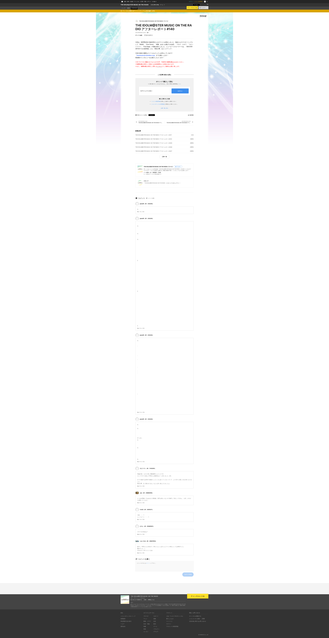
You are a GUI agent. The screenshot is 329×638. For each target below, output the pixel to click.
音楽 (145, 629)
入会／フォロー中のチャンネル (174, 616)
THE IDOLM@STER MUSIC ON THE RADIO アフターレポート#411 (153, 135)
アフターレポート (148, 35)
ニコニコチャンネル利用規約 (158, 104)
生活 (154, 621)
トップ (123, 8)
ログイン (191, 1)
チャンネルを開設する (195, 616)
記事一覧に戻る (164, 108)
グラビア (155, 631)
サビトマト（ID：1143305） (148, 468)
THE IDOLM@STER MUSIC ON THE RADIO (134, 4)
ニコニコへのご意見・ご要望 (197, 618)
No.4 (138, 461)
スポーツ (155, 616)
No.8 (138, 534)
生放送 (131, 1)
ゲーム (161, 4)
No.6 (138, 502)
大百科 (141, 1)
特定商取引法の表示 (126, 621)
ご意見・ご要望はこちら (149, 599)
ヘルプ (122, 624)
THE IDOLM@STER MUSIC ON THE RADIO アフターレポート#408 (153, 147)
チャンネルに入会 (192, 7)
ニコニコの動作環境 (156, 101)
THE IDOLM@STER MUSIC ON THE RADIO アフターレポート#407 (153, 151)
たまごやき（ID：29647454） (148, 541)
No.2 (138, 328)
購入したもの (169, 618)
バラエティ (156, 629)
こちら (179, 84)
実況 (145, 1)
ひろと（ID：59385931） (147, 526)
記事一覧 (164, 156)
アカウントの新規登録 (172, 626)
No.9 (138, 552)
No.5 (138, 486)
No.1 (138, 211)
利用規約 (123, 618)
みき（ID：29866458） (146, 493)
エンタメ (146, 631)
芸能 (154, 618)
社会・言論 (147, 624)
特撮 (145, 626)
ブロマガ (134, 8)
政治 (154, 624)
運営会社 (123, 626)
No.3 (138, 412)
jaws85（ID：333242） (147, 203)
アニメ (145, 618)
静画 (128, 1)
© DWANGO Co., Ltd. (203, 634)
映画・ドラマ (147, 621)
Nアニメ (149, 1)
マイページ (169, 621)
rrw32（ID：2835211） (146, 509)
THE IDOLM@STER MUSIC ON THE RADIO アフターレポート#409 (153, 143)
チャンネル (136, 1)
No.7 (138, 519)
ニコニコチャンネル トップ (128, 616)
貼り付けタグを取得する (136, 599)
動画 (125, 1)
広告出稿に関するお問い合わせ (197, 621)
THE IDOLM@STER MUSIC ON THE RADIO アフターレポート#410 (153, 139)
